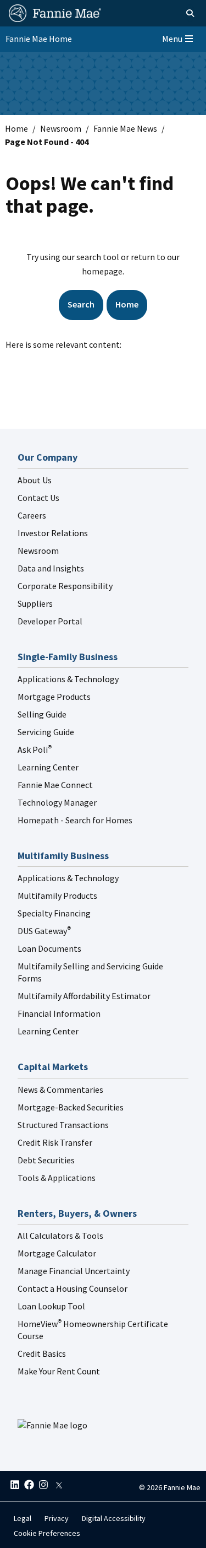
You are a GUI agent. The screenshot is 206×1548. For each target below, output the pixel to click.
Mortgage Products (54, 696)
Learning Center (48, 767)
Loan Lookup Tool (51, 1306)
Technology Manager (57, 802)
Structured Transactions (63, 1124)
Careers (32, 515)
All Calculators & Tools (60, 1235)
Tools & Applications (57, 1177)
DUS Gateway (44, 930)
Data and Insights (51, 568)
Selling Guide (42, 714)
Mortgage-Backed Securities (71, 1107)
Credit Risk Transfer (55, 1142)
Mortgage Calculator (57, 1253)
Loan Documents (49, 948)
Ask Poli (35, 749)
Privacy (56, 1518)
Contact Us (38, 497)
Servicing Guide (46, 731)
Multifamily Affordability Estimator (84, 995)
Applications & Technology (68, 678)
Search (81, 304)
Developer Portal (50, 621)
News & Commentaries (60, 1089)
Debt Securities (46, 1160)
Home (16, 128)
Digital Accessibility (114, 1518)
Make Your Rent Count (59, 1371)
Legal (22, 1518)
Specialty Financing (54, 913)
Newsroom (60, 128)
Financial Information (59, 1013)
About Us (35, 480)
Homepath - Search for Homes (75, 820)
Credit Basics (42, 1353)
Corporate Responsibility (65, 585)
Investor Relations (53, 532)
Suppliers (35, 603)
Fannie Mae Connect (55, 784)
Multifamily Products (57, 895)
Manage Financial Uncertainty (74, 1270)
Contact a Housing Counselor (72, 1288)
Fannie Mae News (125, 128)
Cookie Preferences (47, 1533)
